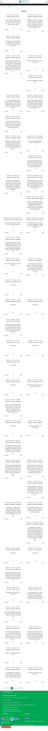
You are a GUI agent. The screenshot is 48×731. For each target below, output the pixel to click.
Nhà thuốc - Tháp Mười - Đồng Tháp (35, 483)
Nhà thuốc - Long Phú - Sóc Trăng (35, 342)
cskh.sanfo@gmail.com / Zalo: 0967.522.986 (12, 702)
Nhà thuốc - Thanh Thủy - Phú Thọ (35, 669)
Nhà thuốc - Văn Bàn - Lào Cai (13, 589)
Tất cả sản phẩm (6, 717)
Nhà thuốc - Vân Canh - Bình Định (13, 38)
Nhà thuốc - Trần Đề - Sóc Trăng (13, 362)
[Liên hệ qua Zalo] (2, 723)
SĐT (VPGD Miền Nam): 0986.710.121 (11, 707)
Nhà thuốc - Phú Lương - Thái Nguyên (13, 401)
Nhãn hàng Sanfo (6, 719)
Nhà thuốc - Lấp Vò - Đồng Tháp (35, 549)
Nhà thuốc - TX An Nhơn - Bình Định (13, 118)
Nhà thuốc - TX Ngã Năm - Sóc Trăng (13, 301)
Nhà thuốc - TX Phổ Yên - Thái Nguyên (35, 462)
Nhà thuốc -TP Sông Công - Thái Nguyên (13, 504)
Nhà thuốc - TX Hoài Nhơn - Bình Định (35, 97)
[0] (46, 2)
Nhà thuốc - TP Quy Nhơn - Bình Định (13, 137)
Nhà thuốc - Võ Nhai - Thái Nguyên (35, 422)
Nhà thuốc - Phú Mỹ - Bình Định (35, 77)
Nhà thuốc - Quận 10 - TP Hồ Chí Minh (35, 137)
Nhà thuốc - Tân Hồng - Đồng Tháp (13, 569)
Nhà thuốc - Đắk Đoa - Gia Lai (13, 16)
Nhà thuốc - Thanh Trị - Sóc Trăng (13, 260)
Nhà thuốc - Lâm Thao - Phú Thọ (13, 628)
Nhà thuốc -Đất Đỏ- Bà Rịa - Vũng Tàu (35, 177)
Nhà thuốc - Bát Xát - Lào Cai (35, 628)
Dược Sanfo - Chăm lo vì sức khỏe (34, 721)
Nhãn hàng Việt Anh (6, 721)
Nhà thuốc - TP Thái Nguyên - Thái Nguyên (35, 524)
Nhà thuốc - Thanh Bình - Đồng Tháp (35, 504)
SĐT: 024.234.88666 (7, 700)
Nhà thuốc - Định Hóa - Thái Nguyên (13, 442)
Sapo (34, 724)
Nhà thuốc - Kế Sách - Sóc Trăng (13, 321)
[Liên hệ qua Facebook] (2, 718)
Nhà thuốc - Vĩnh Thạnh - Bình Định (35, 16)
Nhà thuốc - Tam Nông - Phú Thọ (13, 649)
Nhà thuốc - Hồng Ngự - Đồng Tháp (13, 669)
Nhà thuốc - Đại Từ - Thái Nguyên (35, 260)
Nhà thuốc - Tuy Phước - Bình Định (13, 57)
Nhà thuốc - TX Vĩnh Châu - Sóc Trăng (35, 381)
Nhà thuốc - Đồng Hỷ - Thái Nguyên (13, 462)
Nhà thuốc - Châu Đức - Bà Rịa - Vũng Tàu (35, 198)
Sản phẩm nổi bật (6, 722)
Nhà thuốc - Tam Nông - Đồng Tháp (13, 549)
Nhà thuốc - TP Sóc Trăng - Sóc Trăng (13, 422)
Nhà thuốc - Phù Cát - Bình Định (13, 97)
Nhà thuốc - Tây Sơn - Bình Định (35, 57)
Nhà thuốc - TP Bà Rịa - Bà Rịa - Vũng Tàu (35, 219)
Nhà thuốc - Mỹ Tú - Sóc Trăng (13, 342)
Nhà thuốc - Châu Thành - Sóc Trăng (35, 301)
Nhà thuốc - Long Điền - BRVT (13, 177)
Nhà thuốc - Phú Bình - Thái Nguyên (13, 239)
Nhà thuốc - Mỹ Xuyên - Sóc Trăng (13, 381)
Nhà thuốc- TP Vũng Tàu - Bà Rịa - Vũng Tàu (13, 219)
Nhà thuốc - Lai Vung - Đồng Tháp (13, 608)
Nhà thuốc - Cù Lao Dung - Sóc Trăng (13, 281)
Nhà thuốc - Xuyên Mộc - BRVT (35, 157)
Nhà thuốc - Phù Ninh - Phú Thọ (35, 589)
